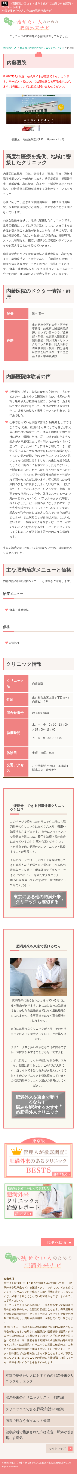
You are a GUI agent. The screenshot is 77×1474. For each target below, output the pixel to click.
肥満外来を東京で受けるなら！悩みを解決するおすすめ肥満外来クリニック (37, 1105)
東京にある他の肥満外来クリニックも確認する (37, 899)
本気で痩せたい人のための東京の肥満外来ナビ (45, 1463)
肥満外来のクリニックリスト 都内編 (35, 1397)
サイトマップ (57, 1448)
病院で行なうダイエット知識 (28, 1420)
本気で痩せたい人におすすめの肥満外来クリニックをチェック (40, 1378)
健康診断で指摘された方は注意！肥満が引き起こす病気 (40, 1435)
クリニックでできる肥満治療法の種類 (35, 1409)
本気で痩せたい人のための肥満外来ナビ (26, 10)
